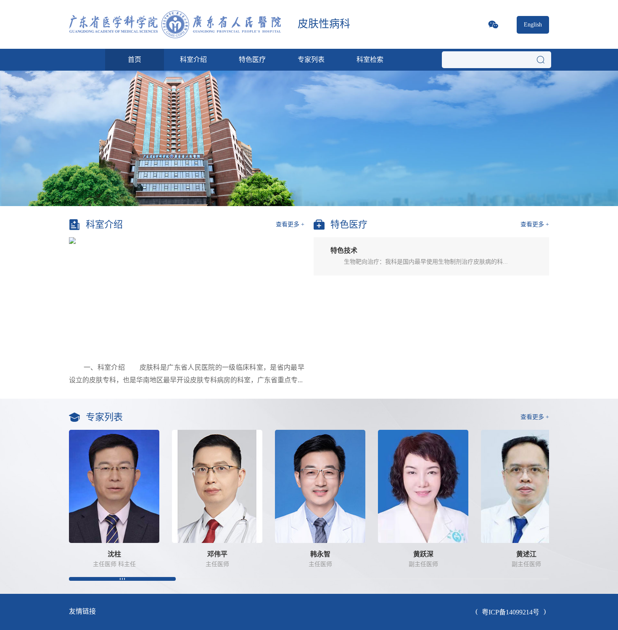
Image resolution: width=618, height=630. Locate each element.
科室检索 (370, 59)
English (533, 24)
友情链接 (82, 611)
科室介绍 (193, 59)
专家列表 (311, 59)
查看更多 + (290, 224)
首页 (134, 59)
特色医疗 (252, 59)
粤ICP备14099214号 (510, 612)
